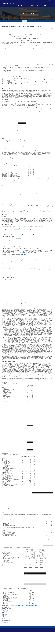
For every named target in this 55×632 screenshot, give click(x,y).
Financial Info (27, 5)
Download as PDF (50, 28)
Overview (8, 5)
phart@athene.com (5, 612)
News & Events (14, 5)
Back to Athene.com (50, 0)
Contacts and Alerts (46, 5)
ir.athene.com (40, 226)
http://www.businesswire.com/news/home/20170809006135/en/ (26, 605)
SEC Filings (33, 5)
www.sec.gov (20, 376)
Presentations (20, 5)
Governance (39, 5)
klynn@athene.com (5, 618)
